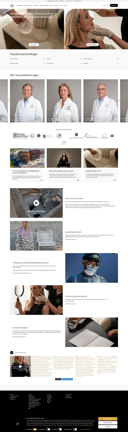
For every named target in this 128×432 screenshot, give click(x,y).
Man (30, 408)
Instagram (49, 397)
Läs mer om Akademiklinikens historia (21, 273)
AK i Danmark (69, 397)
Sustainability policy (33, 402)
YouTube (49, 400)
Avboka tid (12, 397)
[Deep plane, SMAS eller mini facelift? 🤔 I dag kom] (20, 366)
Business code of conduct (35, 403)
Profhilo (12, 3)
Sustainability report (33, 405)
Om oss (30, 394)
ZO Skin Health (69, 5)
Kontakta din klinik (14, 396)
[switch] (48, 429)
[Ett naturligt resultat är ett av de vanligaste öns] (85, 366)
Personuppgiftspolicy (34, 400)
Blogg (66, 3)
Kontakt (65, 5)
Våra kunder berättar (70, 239)
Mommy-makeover (90, 3)
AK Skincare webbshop (101, 6)
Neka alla (108, 426)
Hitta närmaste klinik (70, 304)
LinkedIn (49, 399)
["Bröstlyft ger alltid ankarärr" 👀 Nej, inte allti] (64, 366)
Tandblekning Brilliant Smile (74, 5)
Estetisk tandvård (70, 5)
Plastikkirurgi (34, 44)
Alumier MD (13, 5)
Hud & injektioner (92, 44)
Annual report (32, 407)
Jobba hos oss (32, 397)
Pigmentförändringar (73, 3)
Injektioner (68, 3)
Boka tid (114, 5)
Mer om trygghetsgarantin (19, 336)
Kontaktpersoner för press (35, 399)
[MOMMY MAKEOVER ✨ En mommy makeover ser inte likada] (42, 366)
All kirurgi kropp (89, 5)
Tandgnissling (71, 3)
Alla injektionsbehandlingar (18, 5)
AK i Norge (68, 396)
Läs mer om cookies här (85, 429)
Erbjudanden (68, 5)
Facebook (49, 396)
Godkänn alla (108, 418)
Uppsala (67, 3)
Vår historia (31, 396)
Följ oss (49, 394)
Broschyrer (12, 399)
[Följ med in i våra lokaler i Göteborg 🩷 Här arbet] (107, 366)
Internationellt (69, 394)
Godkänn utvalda (108, 422)
